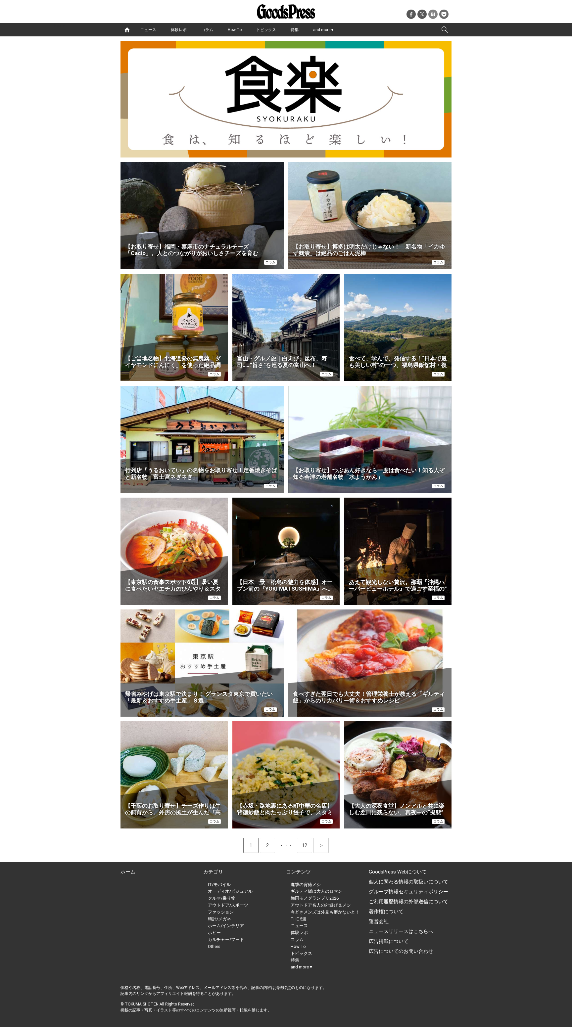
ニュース (148, 29)
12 (307, 845)
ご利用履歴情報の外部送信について (408, 902)
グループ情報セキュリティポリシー (408, 892)
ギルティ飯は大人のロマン (316, 891)
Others (214, 946)
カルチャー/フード (226, 939)
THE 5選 (299, 918)
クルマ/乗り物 (221, 898)
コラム (207, 29)
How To (235, 29)
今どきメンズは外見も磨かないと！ (325, 912)
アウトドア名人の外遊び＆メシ (321, 905)
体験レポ (179, 29)
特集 (295, 29)
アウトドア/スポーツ (228, 905)
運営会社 (379, 921)
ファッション (221, 912)
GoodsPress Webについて (398, 872)
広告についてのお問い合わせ (401, 951)
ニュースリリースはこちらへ (401, 931)
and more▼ (323, 29)
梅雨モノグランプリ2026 (315, 898)
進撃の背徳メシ (306, 884)
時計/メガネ (219, 918)
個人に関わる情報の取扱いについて (408, 882)
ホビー (214, 932)
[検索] (445, 29)
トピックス (266, 29)
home (127, 29)
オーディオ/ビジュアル (230, 891)
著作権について (386, 912)
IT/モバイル (219, 884)
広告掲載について (388, 941)
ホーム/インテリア (226, 925)
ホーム (127, 872)
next (321, 845)
